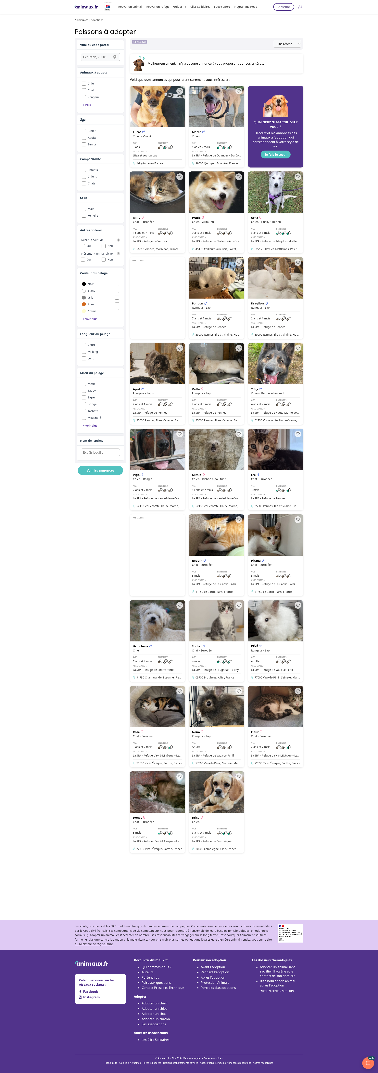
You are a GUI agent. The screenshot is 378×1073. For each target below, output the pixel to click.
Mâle (91, 209)
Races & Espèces (152, 1063)
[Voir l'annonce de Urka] (275, 212)
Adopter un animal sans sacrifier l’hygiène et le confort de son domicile (277, 971)
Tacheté (93, 411)
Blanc (91, 290)
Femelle (93, 215)
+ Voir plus (90, 319)
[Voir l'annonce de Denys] (157, 812)
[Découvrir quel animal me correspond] (275, 127)
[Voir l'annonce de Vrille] (216, 384)
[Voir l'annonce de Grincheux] (157, 641)
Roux (91, 304)
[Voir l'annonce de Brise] (216, 812)
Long (91, 358)
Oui (89, 246)
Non (110, 246)
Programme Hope (245, 6)
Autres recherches (263, 1063)
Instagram (91, 997)
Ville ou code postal (94, 45)
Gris (90, 297)
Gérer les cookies (213, 1058)
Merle (91, 384)
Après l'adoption (213, 977)
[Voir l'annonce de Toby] (275, 384)
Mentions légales (192, 1058)
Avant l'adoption (213, 967)
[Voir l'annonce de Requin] (216, 555)
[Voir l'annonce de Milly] (157, 212)
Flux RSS (176, 1058)
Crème (92, 311)
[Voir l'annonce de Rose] (157, 727)
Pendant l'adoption (215, 972)
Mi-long (93, 352)
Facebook (90, 991)
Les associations (154, 1024)
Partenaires (150, 977)
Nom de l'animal (92, 440)
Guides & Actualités (130, 1063)
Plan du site (111, 1063)
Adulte (92, 138)
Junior (92, 131)
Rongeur (93, 97)
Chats (91, 183)
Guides (178, 6)
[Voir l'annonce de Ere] (275, 469)
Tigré (91, 397)
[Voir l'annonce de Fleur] (275, 727)
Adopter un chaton (156, 1019)
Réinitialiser (139, 41)
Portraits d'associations (218, 988)
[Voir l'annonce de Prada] (216, 212)
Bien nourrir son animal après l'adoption (277, 985)
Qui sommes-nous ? (156, 967)
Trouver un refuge (157, 6)
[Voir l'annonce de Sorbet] (216, 641)
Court (91, 345)
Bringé (92, 404)
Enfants (93, 170)
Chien (91, 83)
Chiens (92, 176)
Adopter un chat (154, 1014)
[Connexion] (300, 7)
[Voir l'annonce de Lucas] (157, 127)
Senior (92, 144)
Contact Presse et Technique (163, 988)
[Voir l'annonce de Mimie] (216, 469)
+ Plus (87, 105)
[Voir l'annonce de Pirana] (275, 555)
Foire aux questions (156, 982)
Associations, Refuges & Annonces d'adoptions (225, 1063)
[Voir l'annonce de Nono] (216, 727)
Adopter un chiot (154, 1008)
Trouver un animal (130, 6)
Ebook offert (222, 6)
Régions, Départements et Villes (180, 1063)
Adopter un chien (155, 1003)
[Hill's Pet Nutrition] (106, 6)
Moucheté (94, 418)
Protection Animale (215, 982)
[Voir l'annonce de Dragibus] (275, 298)
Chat (91, 90)
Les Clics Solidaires (156, 1040)
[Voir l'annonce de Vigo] (157, 469)
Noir (91, 284)
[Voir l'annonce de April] (157, 384)
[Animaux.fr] (86, 6)
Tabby (92, 390)
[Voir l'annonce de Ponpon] (216, 298)
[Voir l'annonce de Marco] (216, 127)
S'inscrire (284, 7)
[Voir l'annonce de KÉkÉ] (275, 641)
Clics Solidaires (200, 6)
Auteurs (148, 972)
